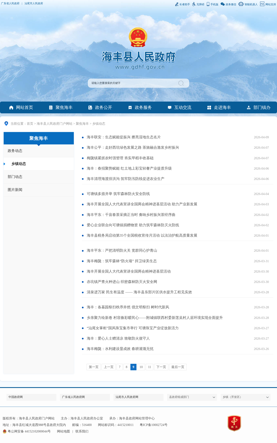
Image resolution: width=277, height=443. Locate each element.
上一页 (109, 367)
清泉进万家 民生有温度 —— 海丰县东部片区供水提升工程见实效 (139, 292)
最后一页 (177, 367)
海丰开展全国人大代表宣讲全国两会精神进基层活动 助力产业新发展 (142, 204)
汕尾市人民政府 (34, 3)
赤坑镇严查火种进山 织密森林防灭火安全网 (122, 282)
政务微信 (231, 4)
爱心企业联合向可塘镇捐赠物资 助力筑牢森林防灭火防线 (133, 225)
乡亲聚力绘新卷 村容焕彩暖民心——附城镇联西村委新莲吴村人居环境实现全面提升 (155, 318)
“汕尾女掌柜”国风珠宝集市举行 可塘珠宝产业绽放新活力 (133, 328)
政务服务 (143, 107)
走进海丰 (222, 107)
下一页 (161, 367)
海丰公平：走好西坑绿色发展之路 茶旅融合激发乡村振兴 (133, 147)
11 (149, 367)
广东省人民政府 (10, 3)
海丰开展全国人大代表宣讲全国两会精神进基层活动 (129, 271)
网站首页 (24, 107)
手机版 (214, 4)
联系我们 (81, 431)
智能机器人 (251, 4)
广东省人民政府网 (73, 397)
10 (141, 367)
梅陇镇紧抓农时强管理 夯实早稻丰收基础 (120, 158)
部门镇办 (262, 107)
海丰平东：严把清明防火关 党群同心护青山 (122, 250)
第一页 (94, 367)
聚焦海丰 (64, 107)
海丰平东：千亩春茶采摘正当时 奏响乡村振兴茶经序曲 (131, 215)
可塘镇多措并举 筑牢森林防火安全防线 (118, 194)
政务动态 (15, 151)
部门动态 (15, 177)
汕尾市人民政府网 (127, 397)
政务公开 (103, 107)
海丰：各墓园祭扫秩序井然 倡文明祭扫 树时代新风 (128, 307)
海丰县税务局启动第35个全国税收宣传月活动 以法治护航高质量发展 (142, 235)
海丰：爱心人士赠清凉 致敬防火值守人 (118, 338)
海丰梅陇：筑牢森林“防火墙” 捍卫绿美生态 (122, 261)
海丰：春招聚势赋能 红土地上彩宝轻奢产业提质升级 (129, 168)
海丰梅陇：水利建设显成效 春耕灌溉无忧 (120, 349)
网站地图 (63, 431)
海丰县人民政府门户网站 (54, 123)
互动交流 (182, 107)
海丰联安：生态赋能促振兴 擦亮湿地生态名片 (124, 137)
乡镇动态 (98, 123)
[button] (181, 83)
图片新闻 (15, 190)
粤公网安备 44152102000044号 (29, 431)
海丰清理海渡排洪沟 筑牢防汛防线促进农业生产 (125, 179)
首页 (30, 123)
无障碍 (200, 4)
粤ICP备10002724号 (153, 425)
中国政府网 (16, 397)
